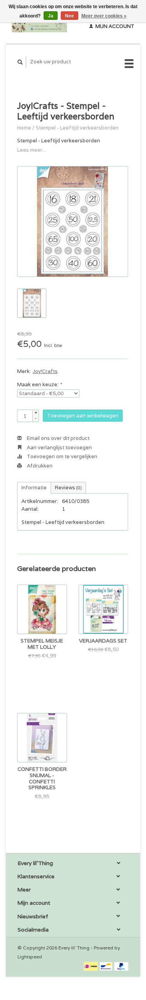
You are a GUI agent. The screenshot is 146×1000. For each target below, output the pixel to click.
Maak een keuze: (39, 384)
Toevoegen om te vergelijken (61, 456)
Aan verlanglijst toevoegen (59, 447)
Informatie (34, 487)
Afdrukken (39, 465)
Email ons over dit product (58, 438)
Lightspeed (30, 957)
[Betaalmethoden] (91, 965)
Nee (69, 16)
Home (24, 127)
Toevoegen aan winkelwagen (82, 415)
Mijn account (114, 26)
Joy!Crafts (45, 371)
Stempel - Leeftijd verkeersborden (77, 127)
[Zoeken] (20, 62)
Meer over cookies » (104, 16)
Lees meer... (31, 150)
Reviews (68, 487)
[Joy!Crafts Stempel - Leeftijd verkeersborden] (73, 221)
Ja (50, 16)
